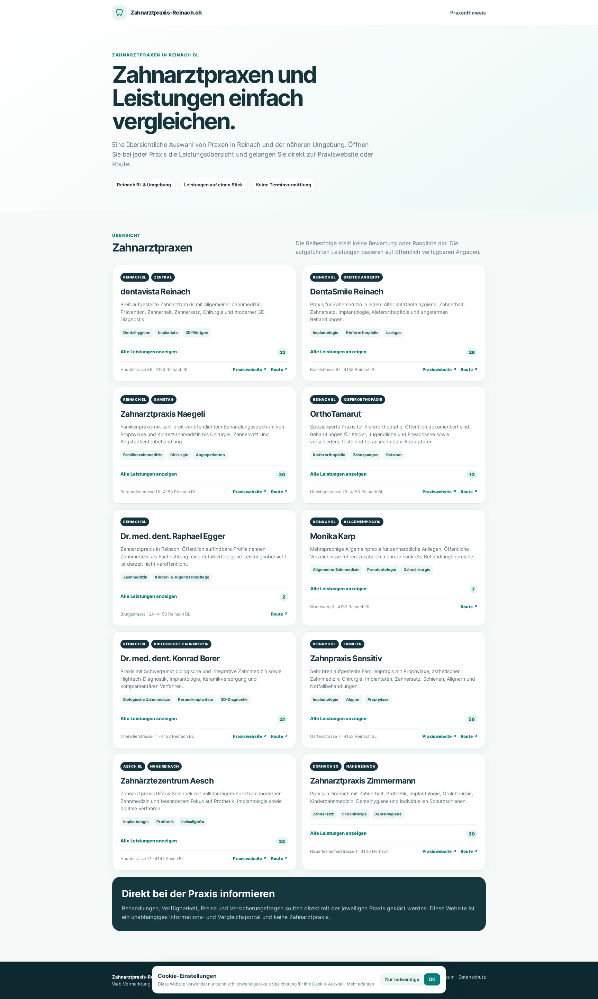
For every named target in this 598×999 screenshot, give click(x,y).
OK (432, 979)
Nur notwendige (402, 979)
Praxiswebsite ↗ (250, 369)
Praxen (458, 13)
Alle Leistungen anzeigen (202, 352)
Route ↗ (279, 369)
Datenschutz (472, 977)
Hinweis (476, 13)
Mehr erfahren (360, 984)
